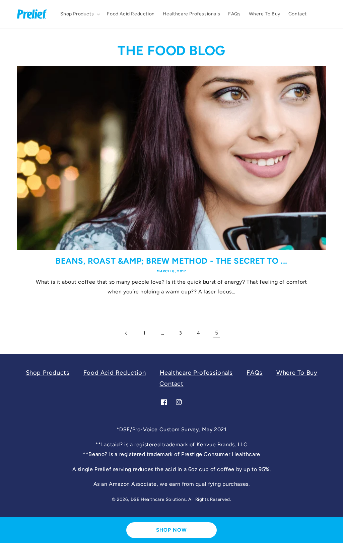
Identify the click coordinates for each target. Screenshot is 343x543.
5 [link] (216, 333)
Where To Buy (296, 372)
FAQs (254, 372)
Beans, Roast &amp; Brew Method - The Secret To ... (171, 261)
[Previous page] (126, 333)
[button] (79, 14)
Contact (171, 383)
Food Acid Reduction (114, 372)
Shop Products (48, 372)
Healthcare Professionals (196, 372)
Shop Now (171, 530)
